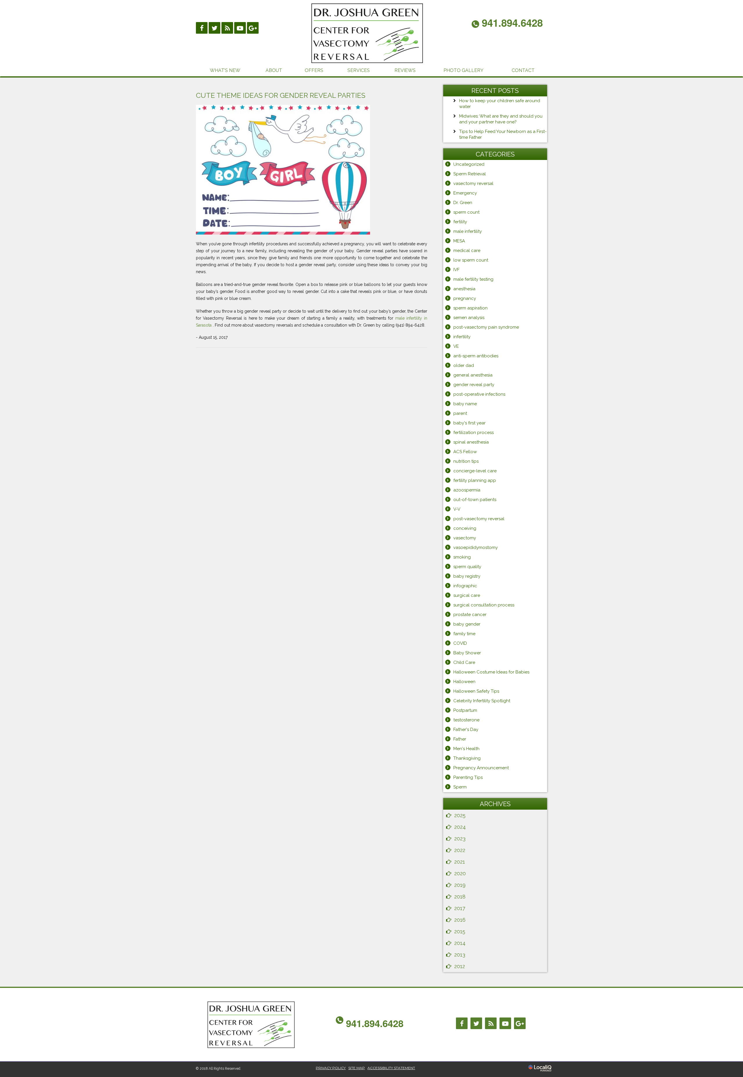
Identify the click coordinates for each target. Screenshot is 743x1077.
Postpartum (465, 710)
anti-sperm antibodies (475, 356)
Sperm (460, 787)
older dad (463, 365)
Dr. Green (462, 202)
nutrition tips (466, 461)
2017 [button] (459, 908)
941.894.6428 (374, 1023)
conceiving (464, 528)
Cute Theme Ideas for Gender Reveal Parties (280, 95)
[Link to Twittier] (214, 28)
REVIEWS (405, 70)
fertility (460, 221)
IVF (456, 269)
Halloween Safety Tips (476, 691)
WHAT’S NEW (225, 70)
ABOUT (274, 70)
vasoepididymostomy (475, 547)
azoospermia (466, 490)
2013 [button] (459, 955)
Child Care (464, 662)
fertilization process (473, 432)
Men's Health (466, 748)
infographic (465, 585)
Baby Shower (467, 652)
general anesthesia (473, 375)
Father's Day (465, 729)
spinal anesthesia (471, 442)
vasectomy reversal (473, 183)
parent (460, 413)
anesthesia (464, 288)
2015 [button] (459, 931)
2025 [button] (460, 815)
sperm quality (467, 566)
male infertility (467, 231)
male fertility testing (473, 279)
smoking (462, 557)
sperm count (466, 212)
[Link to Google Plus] (253, 28)
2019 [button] (460, 885)
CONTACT (523, 70)
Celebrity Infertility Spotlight (481, 700)
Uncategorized (468, 164)
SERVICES (358, 70)
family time (464, 633)
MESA (459, 241)
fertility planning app (474, 480)
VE (456, 346)
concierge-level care (475, 470)
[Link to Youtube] (240, 28)
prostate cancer (469, 614)
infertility (461, 336)
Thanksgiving (467, 758)
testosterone (466, 720)
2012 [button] (459, 966)
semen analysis (468, 317)
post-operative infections (479, 394)
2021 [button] (459, 862)
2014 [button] (460, 943)
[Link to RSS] (227, 28)
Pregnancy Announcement (481, 767)
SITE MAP (356, 1068)
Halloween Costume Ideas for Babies (491, 672)
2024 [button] (460, 827)
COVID (460, 643)
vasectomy (464, 538)
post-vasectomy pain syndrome (486, 327)
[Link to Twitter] (476, 1023)
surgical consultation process (483, 605)
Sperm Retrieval (469, 174)
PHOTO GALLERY (463, 70)
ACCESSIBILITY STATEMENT (391, 1068)
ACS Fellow (465, 451)
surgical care (466, 595)
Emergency (465, 193)
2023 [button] (460, 838)
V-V (456, 509)
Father (459, 739)
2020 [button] (460, 873)
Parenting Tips (468, 777)
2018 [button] (460, 897)
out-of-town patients (474, 499)
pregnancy (464, 298)
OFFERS (314, 70)
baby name (465, 403)
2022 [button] (459, 850)
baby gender (466, 624)
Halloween (464, 681)
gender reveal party (473, 384)
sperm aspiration (470, 308)
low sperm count (470, 260)
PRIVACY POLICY (331, 1068)
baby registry (466, 576)
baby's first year (469, 423)
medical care (466, 250)
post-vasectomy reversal (478, 518)
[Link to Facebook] (202, 28)
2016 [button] (460, 920)
